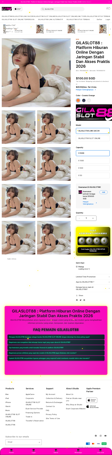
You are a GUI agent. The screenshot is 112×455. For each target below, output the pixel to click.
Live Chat (100, 452)
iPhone (8, 402)
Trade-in (29, 417)
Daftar (56, 452)
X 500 (80, 168)
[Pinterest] (84, 300)
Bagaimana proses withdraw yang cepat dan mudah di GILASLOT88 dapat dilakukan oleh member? (42, 353)
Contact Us (50, 406)
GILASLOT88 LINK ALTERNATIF (50, 19)
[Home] (7, 8)
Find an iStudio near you (74, 399)
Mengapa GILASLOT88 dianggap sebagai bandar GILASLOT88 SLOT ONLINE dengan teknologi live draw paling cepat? (49, 337)
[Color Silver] (89, 100)
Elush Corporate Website (75, 409)
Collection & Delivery (54, 398)
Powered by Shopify (100, 447)
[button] (7, 16)
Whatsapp (78, 452)
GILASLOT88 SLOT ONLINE (44, 16)
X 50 (80, 175)
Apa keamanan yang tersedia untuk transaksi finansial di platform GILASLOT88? (36, 347)
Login (34, 452)
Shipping (89, 81)
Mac (7, 394)
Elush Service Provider (34, 409)
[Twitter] (81, 300)
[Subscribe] (39, 442)
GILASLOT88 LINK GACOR (22, 16)
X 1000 (81, 161)
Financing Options (33, 413)
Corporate (30, 398)
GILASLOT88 (7, 16)
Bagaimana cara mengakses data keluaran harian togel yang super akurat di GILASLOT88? (39, 342)
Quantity (79, 213)
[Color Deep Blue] (84, 100)
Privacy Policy (51, 414)
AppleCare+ (30, 394)
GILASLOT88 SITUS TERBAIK (98, 16)
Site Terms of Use (53, 418)
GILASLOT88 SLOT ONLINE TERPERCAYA (18, 19)
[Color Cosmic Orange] (78, 100)
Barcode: (93, 70)
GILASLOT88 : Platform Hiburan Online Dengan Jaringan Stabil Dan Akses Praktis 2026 (56, 2)
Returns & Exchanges (54, 402)
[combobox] (62, 9)
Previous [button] (3, 2)
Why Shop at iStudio (74, 405)
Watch (7, 406)
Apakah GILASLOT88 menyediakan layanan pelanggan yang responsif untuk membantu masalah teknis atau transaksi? (49, 358)
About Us (69, 394)
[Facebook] (77, 300)
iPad (7, 398)
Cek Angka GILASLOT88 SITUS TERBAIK (93, 250)
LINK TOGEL (82, 16)
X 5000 (81, 153)
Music (7, 410)
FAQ (47, 410)
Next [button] (109, 2)
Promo (11, 452)
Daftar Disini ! (86, 2)
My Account (50, 394)
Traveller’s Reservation (35, 421)
